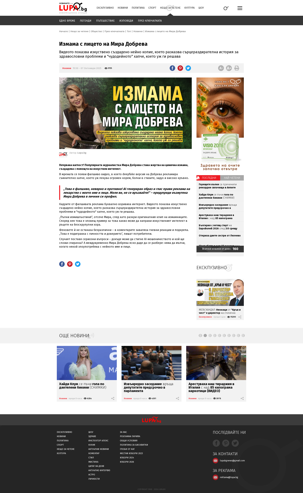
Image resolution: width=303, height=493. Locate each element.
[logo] (73, 8)
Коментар (93, 453)
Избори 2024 (127, 457)
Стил (91, 457)
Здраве (92, 436)
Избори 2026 (127, 462)
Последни (209, 178)
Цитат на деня (96, 466)
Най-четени (232, 178)
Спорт (152, 7)
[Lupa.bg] (63, 155)
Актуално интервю (99, 470)
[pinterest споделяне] (180, 68)
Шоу (201, 7)
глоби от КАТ (127, 449)
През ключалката (150, 20)
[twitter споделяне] (188, 68)
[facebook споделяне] (172, 68)
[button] (200, 335)
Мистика (93, 462)
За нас (123, 432)
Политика (138, 7)
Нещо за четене (170, 7)
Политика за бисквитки (134, 445)
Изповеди (126, 20)
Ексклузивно (105, 7)
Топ (129, 31)
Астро (91, 474)
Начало (63, 31)
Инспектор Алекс (98, 440)
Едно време (67, 20)
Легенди (85, 20)
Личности (94, 479)
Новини (123, 7)
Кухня (91, 445)
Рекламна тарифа (130, 436)
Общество (96, 31)
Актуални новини (98, 449)
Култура (189, 7)
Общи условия (128, 440)
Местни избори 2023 (131, 453)
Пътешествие (105, 20)
